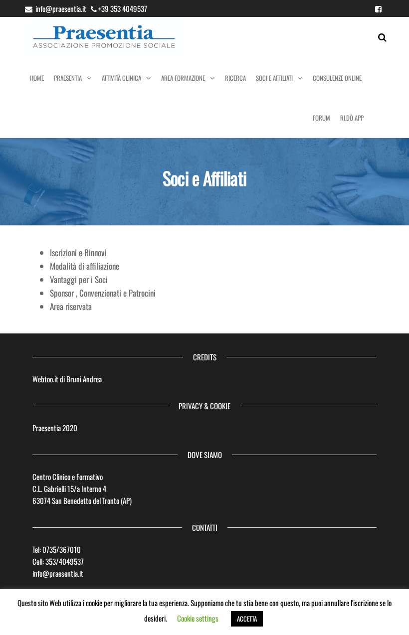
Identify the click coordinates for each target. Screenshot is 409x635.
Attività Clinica (121, 78)
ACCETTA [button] (247, 619)
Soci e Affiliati (274, 78)
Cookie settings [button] (197, 618)
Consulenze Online (337, 78)
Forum (321, 118)
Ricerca (235, 78)
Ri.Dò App (352, 118)
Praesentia (68, 78)
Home (37, 78)
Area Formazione (183, 78)
